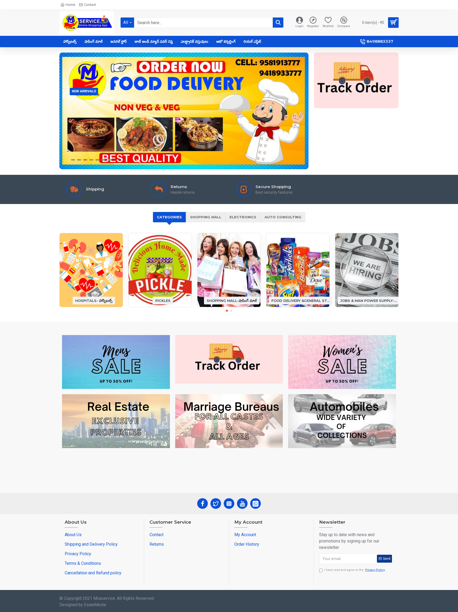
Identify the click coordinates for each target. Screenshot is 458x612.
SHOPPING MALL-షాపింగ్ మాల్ (232, 300)
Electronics (243, 217)
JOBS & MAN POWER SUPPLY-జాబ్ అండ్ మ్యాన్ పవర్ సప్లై (369, 300)
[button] (227, 311)
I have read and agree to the (354, 570)
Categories (169, 217)
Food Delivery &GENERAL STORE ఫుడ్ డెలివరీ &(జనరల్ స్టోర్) (300, 300)
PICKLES (162, 300)
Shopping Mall (205, 217)
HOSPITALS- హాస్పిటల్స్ (93, 300)
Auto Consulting (283, 217)
